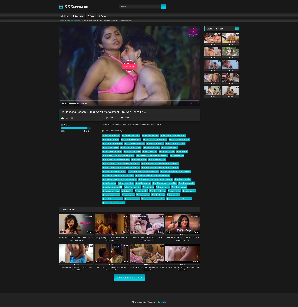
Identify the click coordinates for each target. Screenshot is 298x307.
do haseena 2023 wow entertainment (117, 159)
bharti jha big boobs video (176, 143)
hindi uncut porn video (112, 195)
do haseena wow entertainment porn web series (153, 175)
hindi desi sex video (183, 179)
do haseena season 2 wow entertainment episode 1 (122, 163)
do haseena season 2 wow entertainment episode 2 (161, 163)
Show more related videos (129, 277)
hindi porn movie (163, 187)
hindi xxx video (174, 195)
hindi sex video (142, 191)
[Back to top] (290, 300)
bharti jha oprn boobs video (132, 147)
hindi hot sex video (126, 183)
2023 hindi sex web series (113, 143)
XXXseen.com (76, 6)
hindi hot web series (187, 183)
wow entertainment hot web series (180, 199)
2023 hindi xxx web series (135, 143)
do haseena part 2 (140, 159)
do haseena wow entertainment (115, 171)
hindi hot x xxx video (133, 187)
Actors (103, 16)
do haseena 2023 (178, 155)
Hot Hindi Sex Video (151, 135)
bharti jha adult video (156, 143)
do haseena (183, 151)
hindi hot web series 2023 (113, 187)
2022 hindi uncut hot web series (156, 139)
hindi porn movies (180, 187)
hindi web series (159, 195)
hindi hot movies (110, 183)
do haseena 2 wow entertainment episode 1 (119, 155)
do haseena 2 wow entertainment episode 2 (153, 155)
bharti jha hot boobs (111, 147)
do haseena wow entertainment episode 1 (144, 171)
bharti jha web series (133, 151)
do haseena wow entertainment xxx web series (156, 179)
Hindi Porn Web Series (132, 135)
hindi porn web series (112, 191)
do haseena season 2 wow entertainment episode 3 (122, 167)
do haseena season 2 (158, 159)
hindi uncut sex (129, 195)
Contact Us (162, 302)
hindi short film (175, 191)
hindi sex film (128, 191)
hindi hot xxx (149, 187)
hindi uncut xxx (144, 195)
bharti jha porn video (152, 147)
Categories (79, 16)
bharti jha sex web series (113, 151)
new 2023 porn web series (113, 199)
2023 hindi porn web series (180, 139)
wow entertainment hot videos (154, 199)
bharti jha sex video (170, 147)
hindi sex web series (159, 191)
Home (65, 16)
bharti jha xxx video (167, 151)
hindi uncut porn (190, 191)
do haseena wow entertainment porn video (119, 175)
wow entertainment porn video (115, 203)
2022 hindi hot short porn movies (174, 135)
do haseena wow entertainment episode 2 (176, 171)
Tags (92, 16)
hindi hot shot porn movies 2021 (165, 183)
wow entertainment (133, 199)
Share (126, 118)
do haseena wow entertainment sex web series (120, 179)
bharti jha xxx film (151, 151)
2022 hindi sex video (112, 139)
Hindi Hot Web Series (74, 21)
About (110, 118)
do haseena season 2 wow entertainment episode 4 (161, 167)
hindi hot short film (144, 183)
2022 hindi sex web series (132, 139)
